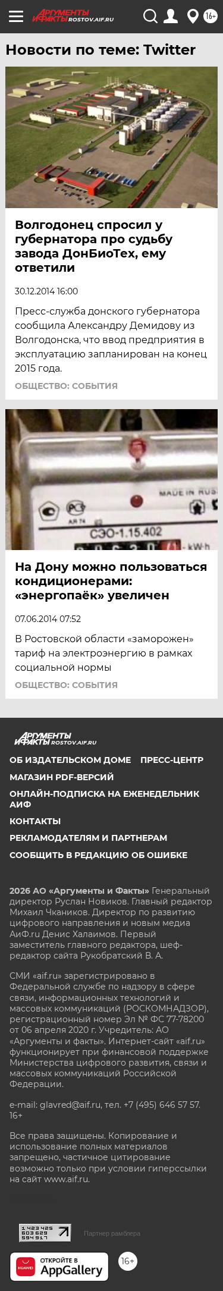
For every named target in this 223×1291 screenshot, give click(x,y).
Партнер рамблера (112, 1233)
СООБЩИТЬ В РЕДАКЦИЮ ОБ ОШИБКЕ (98, 855)
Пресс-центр (171, 760)
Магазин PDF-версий (62, 777)
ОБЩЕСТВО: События (66, 386)
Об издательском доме (70, 760)
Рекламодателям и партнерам (88, 838)
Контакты (35, 821)
